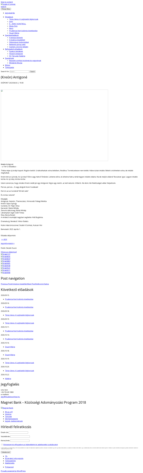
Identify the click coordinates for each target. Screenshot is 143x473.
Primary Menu (6, 9)
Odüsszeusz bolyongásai (19, 42)
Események (9, 58)
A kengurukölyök (16, 37)
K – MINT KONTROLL (17, 24)
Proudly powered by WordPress (13, 471)
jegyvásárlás (10, 13)
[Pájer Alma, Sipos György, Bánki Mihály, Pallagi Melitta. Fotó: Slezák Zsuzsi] (5, 254)
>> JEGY (4, 239)
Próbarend (9, 467)
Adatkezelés (9, 463)
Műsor (7, 65)
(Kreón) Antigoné (16, 54)
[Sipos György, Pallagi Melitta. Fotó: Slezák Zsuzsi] (5, 261)
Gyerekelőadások (12, 35)
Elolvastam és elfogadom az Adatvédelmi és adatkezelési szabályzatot (30, 444)
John (11, 21)
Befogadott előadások (14, 49)
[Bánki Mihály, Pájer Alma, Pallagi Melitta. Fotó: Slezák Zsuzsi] (5, 266)
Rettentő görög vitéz (17, 44)
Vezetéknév (5, 436)
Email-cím (4, 432)
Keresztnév (5, 440)
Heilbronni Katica (38, 284)
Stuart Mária (14, 33)
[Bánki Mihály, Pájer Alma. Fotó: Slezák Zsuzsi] (5, 268)
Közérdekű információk (14, 458)
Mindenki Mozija (15, 63)
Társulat (8, 416)
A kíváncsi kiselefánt (17, 40)
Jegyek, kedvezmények (14, 421)
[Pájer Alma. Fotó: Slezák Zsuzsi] (5, 256)
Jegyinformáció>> (8, 243)
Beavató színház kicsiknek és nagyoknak (25, 60)
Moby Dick (13, 26)
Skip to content (7, 2)
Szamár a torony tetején (18, 47)
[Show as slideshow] (9, 252)
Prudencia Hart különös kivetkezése (23, 31)
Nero (11, 28)
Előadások (9, 17)
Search (3, 6)
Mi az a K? (9, 412)
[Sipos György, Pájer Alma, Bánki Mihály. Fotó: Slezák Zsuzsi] (5, 273)
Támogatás (9, 67)
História (8, 414)
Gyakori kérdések (16, 51)
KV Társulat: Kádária (17, 56)
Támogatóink (10, 461)
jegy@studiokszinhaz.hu (10, 397)
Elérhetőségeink (11, 419)
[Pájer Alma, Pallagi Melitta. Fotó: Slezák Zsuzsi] (5, 263)
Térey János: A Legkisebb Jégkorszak (23, 19)
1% (6, 456)
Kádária (8, 378)
